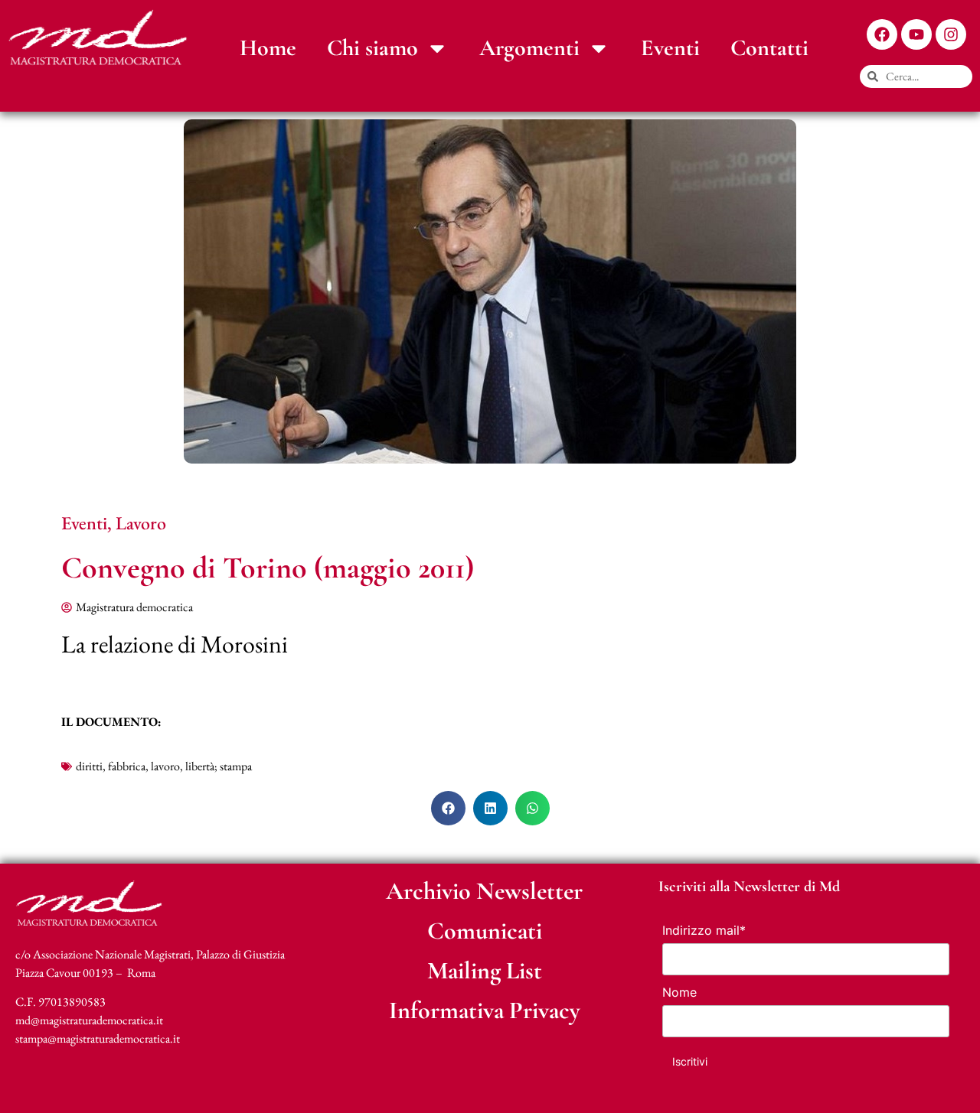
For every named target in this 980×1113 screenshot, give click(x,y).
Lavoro (141, 523)
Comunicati (484, 930)
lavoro (165, 766)
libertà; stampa (218, 766)
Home (268, 48)
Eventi (670, 48)
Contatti (769, 48)
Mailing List (484, 970)
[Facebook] (882, 34)
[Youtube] (916, 34)
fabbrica (126, 766)
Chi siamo (372, 48)
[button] (448, 808)
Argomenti (529, 48)
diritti (89, 766)
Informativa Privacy (484, 1010)
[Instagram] (951, 34)
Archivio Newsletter (484, 891)
